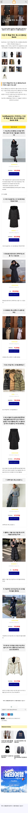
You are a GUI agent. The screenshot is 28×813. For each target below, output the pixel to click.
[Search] (26, 2)
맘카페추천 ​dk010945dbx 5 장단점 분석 (20, 757)
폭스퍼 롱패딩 (4, 720)
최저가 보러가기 (14, 173)
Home (3, 6)
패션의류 (4, 18)
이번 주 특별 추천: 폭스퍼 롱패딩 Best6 (12, 718)
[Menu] (1, 2)
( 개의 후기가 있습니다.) (14, 166)
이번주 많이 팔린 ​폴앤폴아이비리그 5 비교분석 (7, 741)
